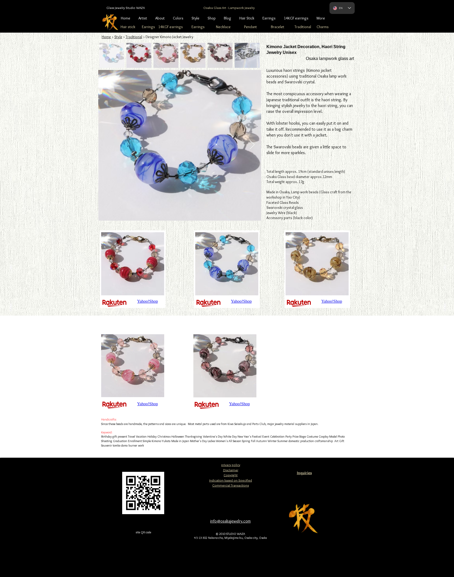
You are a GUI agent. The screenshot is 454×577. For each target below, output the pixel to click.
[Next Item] (252, 145)
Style (118, 36)
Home (106, 36)
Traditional (134, 36)
